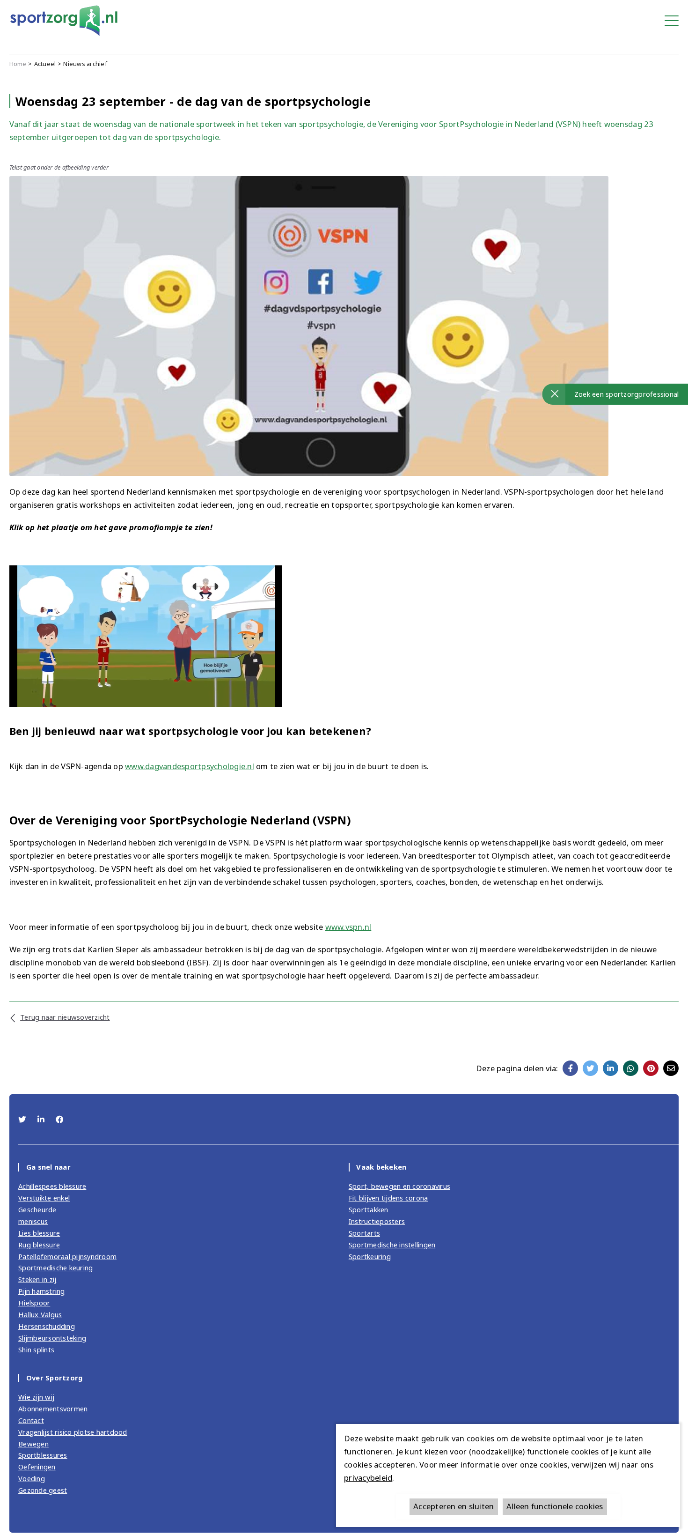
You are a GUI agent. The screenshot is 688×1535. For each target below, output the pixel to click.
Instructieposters (377, 1221)
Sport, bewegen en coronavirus (399, 1186)
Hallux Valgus (40, 1314)
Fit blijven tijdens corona (388, 1197)
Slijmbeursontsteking (52, 1337)
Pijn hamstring (41, 1291)
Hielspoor (34, 1302)
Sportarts (364, 1233)
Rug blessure (39, 1244)
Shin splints (36, 1349)
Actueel (45, 63)
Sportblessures (42, 1455)
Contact (31, 1420)
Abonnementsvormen (53, 1408)
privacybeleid (368, 1477)
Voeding (31, 1478)
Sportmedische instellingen (392, 1244)
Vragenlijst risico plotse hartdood (72, 1432)
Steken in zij (37, 1279)
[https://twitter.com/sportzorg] (23, 1119)
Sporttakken (368, 1209)
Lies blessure (39, 1233)
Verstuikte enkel (44, 1197)
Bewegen (33, 1443)
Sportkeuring (370, 1256)
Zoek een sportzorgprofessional (626, 394)
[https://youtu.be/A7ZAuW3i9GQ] (145, 635)
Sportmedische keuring (55, 1267)
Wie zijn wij (36, 1397)
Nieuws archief (85, 63)
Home (18, 63)
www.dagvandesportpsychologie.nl (189, 766)
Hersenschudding (46, 1326)
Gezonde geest (42, 1490)
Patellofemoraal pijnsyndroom (67, 1256)
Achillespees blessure (52, 1186)
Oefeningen (37, 1466)
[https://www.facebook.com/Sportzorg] (60, 1119)
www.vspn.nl (348, 926)
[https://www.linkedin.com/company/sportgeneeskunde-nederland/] (42, 1119)
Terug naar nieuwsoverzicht (65, 1017)
